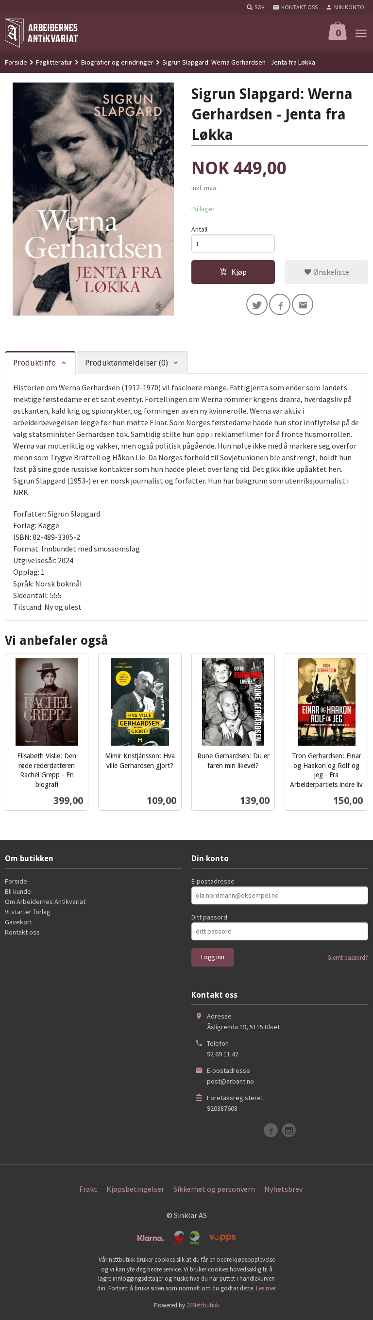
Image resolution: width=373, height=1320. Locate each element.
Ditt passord (209, 917)
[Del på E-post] (302, 304)
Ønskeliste (330, 272)
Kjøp (239, 272)
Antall (199, 229)
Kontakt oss (22, 932)
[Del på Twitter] (257, 304)
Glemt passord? (347, 957)
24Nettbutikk (202, 1305)
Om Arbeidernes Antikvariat (45, 901)
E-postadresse (213, 881)
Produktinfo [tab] (34, 363)
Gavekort (18, 922)
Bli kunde (18, 891)
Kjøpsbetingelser (135, 1189)
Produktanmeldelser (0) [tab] (126, 363)
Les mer (266, 1288)
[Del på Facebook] (279, 304)
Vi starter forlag (28, 911)
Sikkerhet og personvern (214, 1189)
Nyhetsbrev (283, 1189)
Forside (16, 62)
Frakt (88, 1189)
